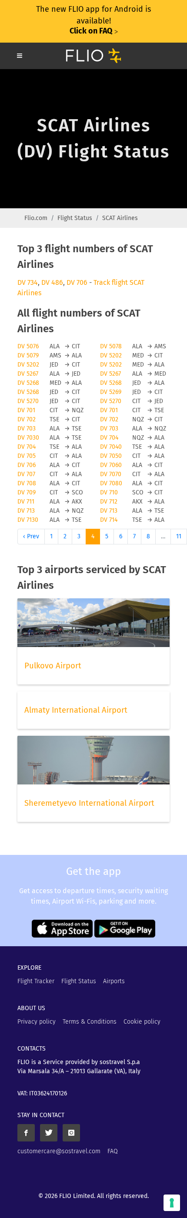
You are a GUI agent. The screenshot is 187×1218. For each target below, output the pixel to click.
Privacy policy (36, 1021)
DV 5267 (27, 373)
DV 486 (52, 282)
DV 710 (109, 492)
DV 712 (108, 501)
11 (178, 536)
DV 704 (109, 437)
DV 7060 (111, 465)
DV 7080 (111, 483)
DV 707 (26, 474)
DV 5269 (110, 392)
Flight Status (74, 218)
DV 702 (26, 419)
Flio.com (35, 218)
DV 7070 (110, 474)
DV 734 (27, 282)
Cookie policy (142, 1021)
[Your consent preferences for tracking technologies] (172, 1203)
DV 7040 (111, 446)
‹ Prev (31, 536)
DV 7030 (28, 437)
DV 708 (26, 483)
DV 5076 (28, 346)
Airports (114, 981)
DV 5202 (111, 355)
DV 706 (77, 282)
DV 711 (25, 501)
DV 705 (26, 456)
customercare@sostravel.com (58, 1151)
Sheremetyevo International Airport (89, 803)
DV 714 (108, 520)
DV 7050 (111, 456)
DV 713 (26, 510)
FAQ (112, 1151)
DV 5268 (28, 383)
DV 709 (26, 492)
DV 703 (26, 428)
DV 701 (26, 410)
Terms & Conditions (90, 1021)
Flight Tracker (35, 981)
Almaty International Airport (75, 710)
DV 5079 (28, 355)
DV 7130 (27, 520)
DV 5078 (111, 346)
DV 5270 (28, 401)
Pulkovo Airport (52, 666)
